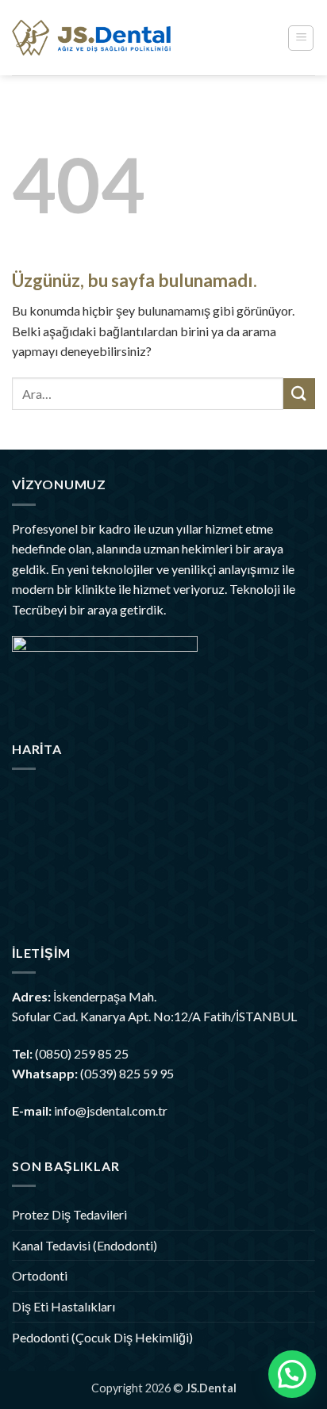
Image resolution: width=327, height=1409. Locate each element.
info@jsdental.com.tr (110, 1110)
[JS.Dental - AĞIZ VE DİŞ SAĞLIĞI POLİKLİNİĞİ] (91, 38)
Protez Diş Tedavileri (69, 1214)
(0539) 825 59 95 (127, 1073)
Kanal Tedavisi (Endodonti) (84, 1245)
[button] (301, 38)
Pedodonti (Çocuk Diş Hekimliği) (102, 1337)
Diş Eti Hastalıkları (63, 1306)
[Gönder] (299, 393)
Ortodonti (39, 1275)
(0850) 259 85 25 (82, 1053)
